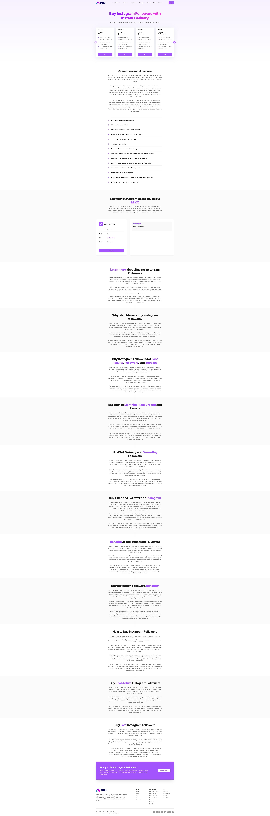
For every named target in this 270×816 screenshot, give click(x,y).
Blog (137, 795)
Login (171, 3)
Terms (137, 797)
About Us (138, 791)
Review (101, 242)
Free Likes (151, 801)
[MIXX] (101, 790)
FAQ (154, 3)
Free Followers (152, 799)
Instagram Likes (152, 793)
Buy (105, 54)
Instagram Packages (154, 797)
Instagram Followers (153, 791)
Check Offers (164, 770)
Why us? (138, 793)
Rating (100, 238)
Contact (160, 3)
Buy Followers (116, 3)
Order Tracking (166, 793)
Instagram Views (153, 795)
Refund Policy (166, 795)
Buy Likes (125, 3)
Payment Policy (166, 797)
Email (100, 234)
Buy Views (133, 3)
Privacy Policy (139, 799)
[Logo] (101, 3)
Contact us (165, 791)
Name (100, 230)
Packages (141, 3)
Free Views (152, 803)
